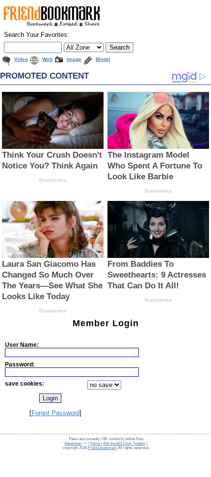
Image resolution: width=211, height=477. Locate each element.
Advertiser (72, 443)
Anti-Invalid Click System (124, 443)
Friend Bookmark (102, 448)
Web (47, 59)
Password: (20, 364)
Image (74, 59)
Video (21, 59)
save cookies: (24, 383)
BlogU (103, 59)
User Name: (22, 344)
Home (95, 443)
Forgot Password (55, 413)
